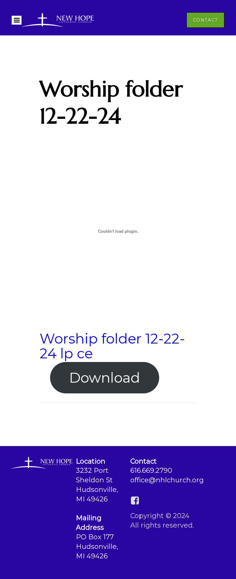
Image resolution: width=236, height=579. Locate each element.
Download (104, 377)
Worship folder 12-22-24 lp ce (112, 345)
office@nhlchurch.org (167, 480)
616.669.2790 (151, 470)
